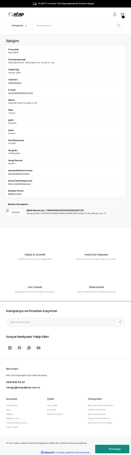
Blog (8, 409)
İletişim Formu (15, 193)
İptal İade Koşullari (97, 414)
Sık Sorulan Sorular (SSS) (100, 422)
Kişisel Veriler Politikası (99, 418)
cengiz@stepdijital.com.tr (20, 93)
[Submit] (120, 322)
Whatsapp (114, 449)
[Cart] (122, 14)
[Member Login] (114, 14)
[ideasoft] (47, 452)
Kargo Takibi (12, 427)
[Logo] (16, 14)
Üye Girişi (51, 409)
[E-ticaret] (65, 452)
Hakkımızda (12, 405)
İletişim (9, 414)
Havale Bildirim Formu (18, 173)
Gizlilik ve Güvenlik (97, 409)
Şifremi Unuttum (55, 414)
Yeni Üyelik (52, 405)
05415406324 (14, 82)
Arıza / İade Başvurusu (19, 183)
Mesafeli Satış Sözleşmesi (100, 405)
